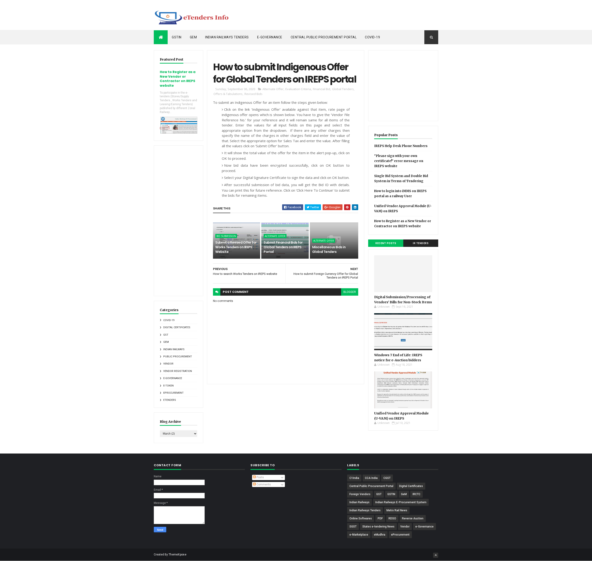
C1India (354, 478)
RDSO (392, 518)
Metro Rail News (396, 510)
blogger (349, 292)
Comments (263, 484)
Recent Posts (385, 243)
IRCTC (416, 494)
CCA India (371, 478)
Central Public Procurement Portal (324, 37)
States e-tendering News (378, 526)
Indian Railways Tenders (227, 37)
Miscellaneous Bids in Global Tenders (328, 249)
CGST (387, 478)
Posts (260, 477)
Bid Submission (226, 236)
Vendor (168, 363)
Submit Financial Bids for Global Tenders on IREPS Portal (283, 247)
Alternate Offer (273, 89)
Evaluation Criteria (298, 89)
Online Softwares (360, 518)
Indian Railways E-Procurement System (400, 502)
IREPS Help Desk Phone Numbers (401, 146)
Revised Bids (253, 94)
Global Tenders (343, 89)
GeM (193, 37)
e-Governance (269, 37)
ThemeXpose (177, 554)
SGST (353, 526)
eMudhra (379, 534)
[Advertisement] (354, 15)
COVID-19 (372, 37)
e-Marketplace (358, 534)
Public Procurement (177, 356)
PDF (380, 518)
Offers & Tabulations (228, 94)
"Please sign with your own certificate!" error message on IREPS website (398, 161)
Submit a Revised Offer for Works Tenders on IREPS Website (235, 247)
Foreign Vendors (359, 494)
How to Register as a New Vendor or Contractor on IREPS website (177, 79)
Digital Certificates (176, 327)
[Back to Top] (435, 555)
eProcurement (173, 392)
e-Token (168, 385)
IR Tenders (421, 243)
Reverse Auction (412, 518)
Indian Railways (174, 349)
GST (165, 334)
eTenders (169, 400)
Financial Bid (321, 89)
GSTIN (177, 37)
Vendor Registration (177, 371)
